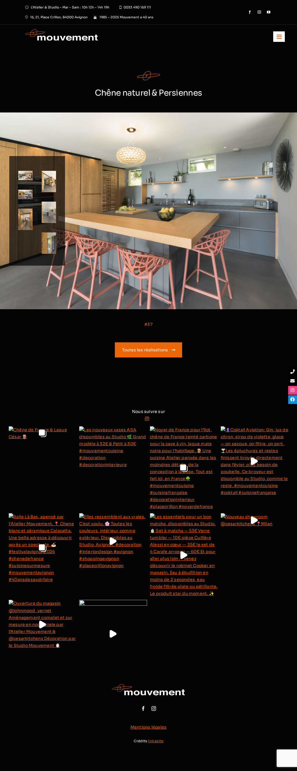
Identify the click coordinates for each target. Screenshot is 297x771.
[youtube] (268, 12)
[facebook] (249, 12)
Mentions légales (148, 727)
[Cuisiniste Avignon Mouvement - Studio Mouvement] (78, 37)
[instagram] (259, 12)
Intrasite (155, 741)
